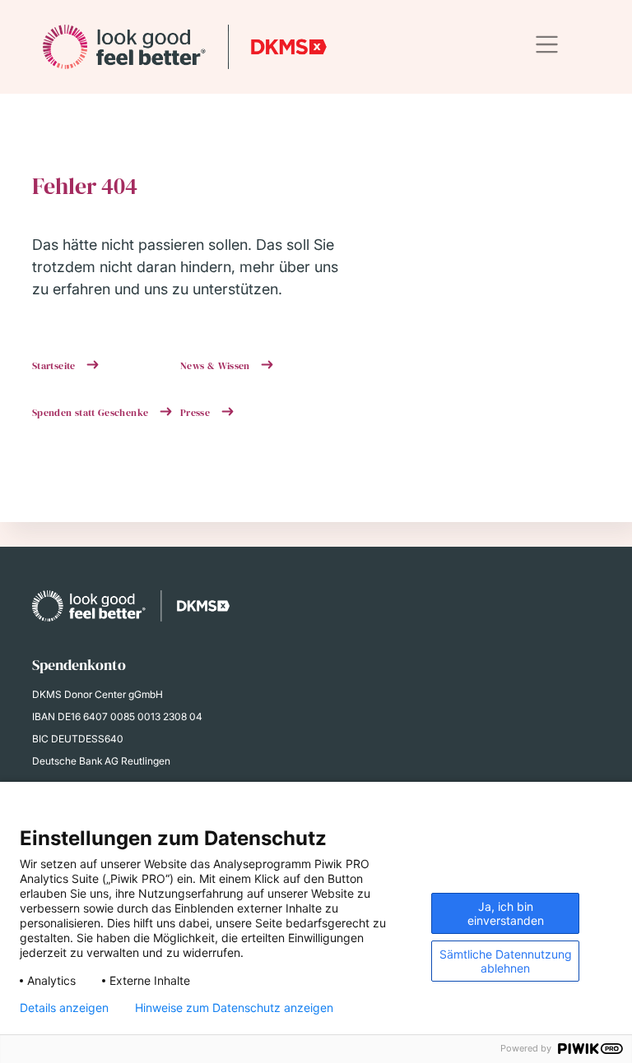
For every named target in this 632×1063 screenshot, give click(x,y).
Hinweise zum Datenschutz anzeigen (234, 1007)
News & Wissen (216, 365)
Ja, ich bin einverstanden (505, 913)
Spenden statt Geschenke (91, 412)
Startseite (55, 365)
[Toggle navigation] (547, 45)
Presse (196, 412)
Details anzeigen (64, 1007)
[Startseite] (184, 47)
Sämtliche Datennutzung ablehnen (505, 961)
